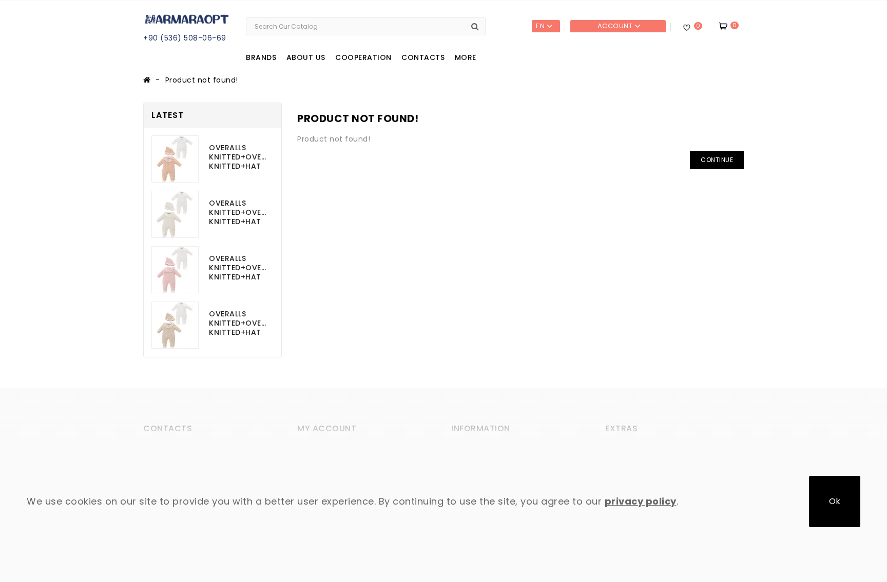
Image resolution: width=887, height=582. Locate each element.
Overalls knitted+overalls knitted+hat (238, 157)
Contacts (423, 57)
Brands (261, 57)
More (465, 57)
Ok (834, 501)
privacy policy (641, 501)
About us (305, 57)
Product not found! (201, 80)
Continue (717, 159)
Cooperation (363, 57)
